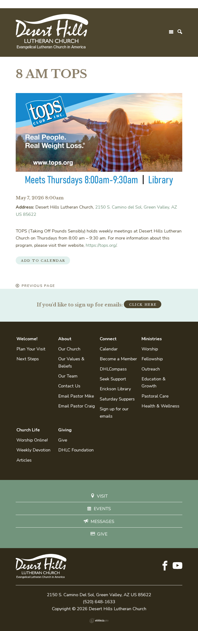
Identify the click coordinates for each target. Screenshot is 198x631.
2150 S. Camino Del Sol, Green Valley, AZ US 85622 (99, 595)
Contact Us (69, 386)
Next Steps (27, 359)
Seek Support (113, 379)
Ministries (151, 339)
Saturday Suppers (117, 399)
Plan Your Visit (30, 349)
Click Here (143, 305)
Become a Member (118, 359)
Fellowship (152, 359)
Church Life (28, 430)
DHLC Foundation (76, 450)
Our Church (69, 349)
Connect (108, 339)
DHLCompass (113, 369)
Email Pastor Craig (76, 406)
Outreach (150, 369)
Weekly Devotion (33, 450)
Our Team (68, 376)
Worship (149, 349)
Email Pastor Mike (76, 396)
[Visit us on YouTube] (177, 566)
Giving (65, 430)
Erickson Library (115, 389)
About (64, 339)
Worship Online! (32, 440)
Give (62, 440)
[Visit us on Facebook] (165, 566)
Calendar (109, 349)
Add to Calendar (43, 261)
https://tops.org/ (101, 245)
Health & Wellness (160, 406)
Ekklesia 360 (99, 620)
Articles (24, 460)
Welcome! (26, 339)
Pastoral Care (155, 396)
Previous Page (38, 285)
